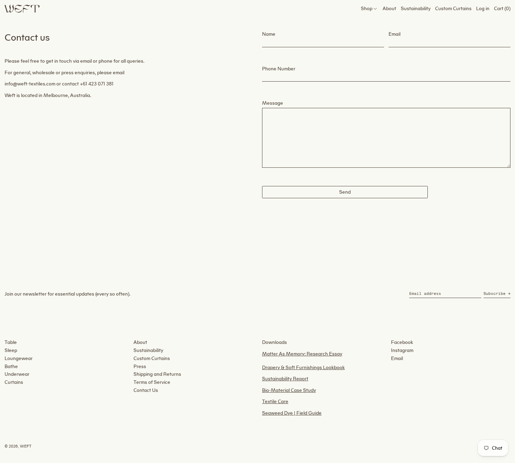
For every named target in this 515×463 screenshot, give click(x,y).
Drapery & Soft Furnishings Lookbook (303, 367)
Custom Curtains (151, 358)
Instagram (402, 350)
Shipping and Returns (157, 374)
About (140, 342)
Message (272, 103)
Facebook (402, 342)
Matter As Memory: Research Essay (302, 354)
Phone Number (278, 68)
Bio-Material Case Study (289, 390)
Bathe (11, 366)
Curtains (14, 382)
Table (11, 342)
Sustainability (148, 350)
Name (268, 34)
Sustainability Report (285, 378)
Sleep (11, 350)
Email (394, 34)
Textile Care (275, 401)
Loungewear (19, 358)
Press (139, 366)
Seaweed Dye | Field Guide (292, 413)
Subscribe (494, 293)
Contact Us (145, 390)
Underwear (17, 374)
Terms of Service (151, 382)
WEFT (26, 446)
